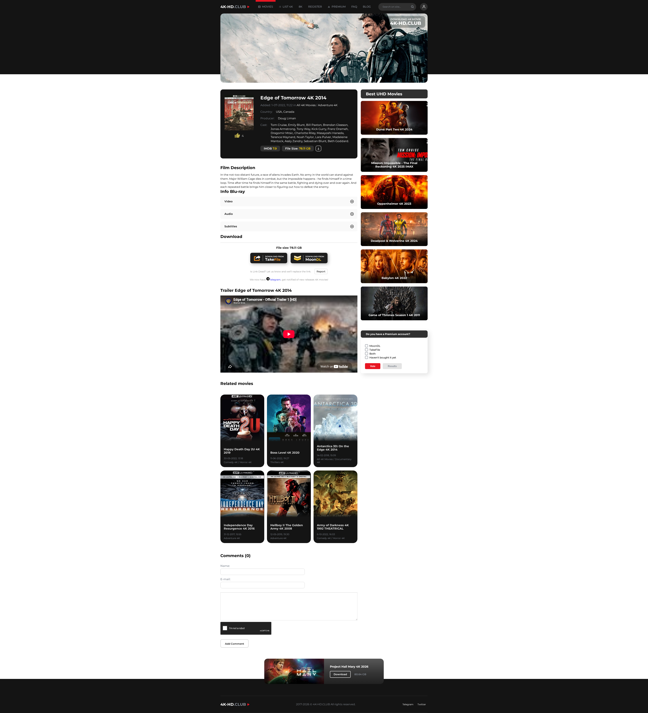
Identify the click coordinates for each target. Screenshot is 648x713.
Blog (367, 6)
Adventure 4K (328, 105)
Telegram (275, 279)
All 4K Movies (306, 105)
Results (392, 366)
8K (300, 6)
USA (279, 111)
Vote (372, 366)
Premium (338, 6)
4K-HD (233, 6)
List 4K (287, 6)
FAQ (354, 6)
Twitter (421, 704)
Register (315, 6)
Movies (267, 6)
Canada (288, 111)
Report (321, 271)
